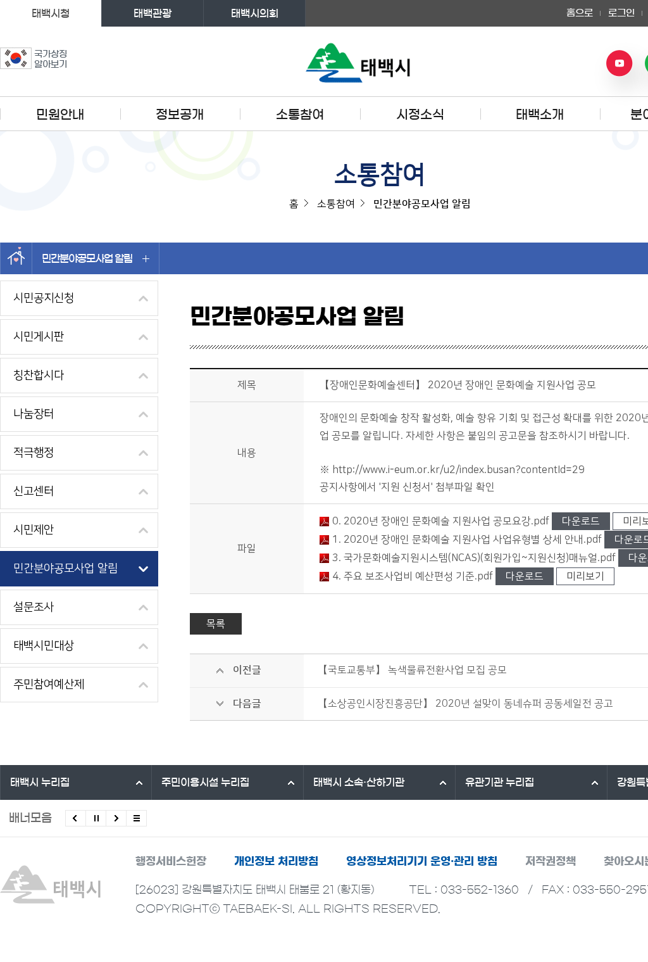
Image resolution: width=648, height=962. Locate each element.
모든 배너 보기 (136, 818)
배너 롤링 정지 (95, 818)
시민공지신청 (43, 298)
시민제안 (33, 530)
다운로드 (581, 521)
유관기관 (499, 782)
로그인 (621, 13)
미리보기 (585, 576)
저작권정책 (550, 861)
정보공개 (180, 114)
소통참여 (300, 114)
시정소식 (420, 114)
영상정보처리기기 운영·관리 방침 (421, 861)
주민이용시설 (205, 782)
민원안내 (60, 114)
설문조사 (33, 607)
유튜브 (619, 63)
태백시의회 (254, 13)
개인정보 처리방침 (276, 861)
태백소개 (540, 114)
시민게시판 (38, 337)
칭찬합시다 (38, 375)
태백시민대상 (43, 646)
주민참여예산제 (48, 684)
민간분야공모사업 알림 (87, 258)
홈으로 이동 (16, 258)
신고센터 (33, 491)
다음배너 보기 (116, 818)
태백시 (40, 782)
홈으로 (579, 13)
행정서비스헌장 (170, 861)
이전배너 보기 (75, 818)
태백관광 (152, 13)
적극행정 (33, 452)
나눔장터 (33, 414)
